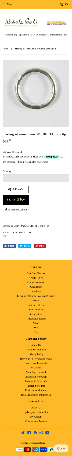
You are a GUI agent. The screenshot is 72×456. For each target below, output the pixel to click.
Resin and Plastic (36, 305)
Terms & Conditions (36, 349)
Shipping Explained (36, 372)
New (36, 332)
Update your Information (36, 412)
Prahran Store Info (36, 386)
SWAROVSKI (36, 278)
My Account (36, 416)
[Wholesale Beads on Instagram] (41, 433)
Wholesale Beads (37, 442)
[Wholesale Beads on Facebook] (29, 433)
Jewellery (36, 291)
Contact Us (36, 407)
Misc (36, 327)
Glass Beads (36, 287)
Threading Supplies (36, 318)
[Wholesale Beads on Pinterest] (35, 433)
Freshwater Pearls (36, 282)
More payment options (16, 209)
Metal (36, 300)
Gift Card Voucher (36, 273)
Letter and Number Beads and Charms (36, 296)
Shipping (21, 162)
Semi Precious (36, 309)
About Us (36, 345)
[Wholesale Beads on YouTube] (47, 433)
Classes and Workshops (36, 376)
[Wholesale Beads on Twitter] (23, 433)
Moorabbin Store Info (36, 381)
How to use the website (36, 363)
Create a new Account (36, 421)
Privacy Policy (36, 354)
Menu (10, 4)
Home (5, 48)
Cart (66, 4)
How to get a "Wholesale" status (36, 358)
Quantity (7, 171)
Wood (36, 323)
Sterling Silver (36, 314)
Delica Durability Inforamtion (36, 395)
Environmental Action (36, 390)
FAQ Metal (36, 367)
